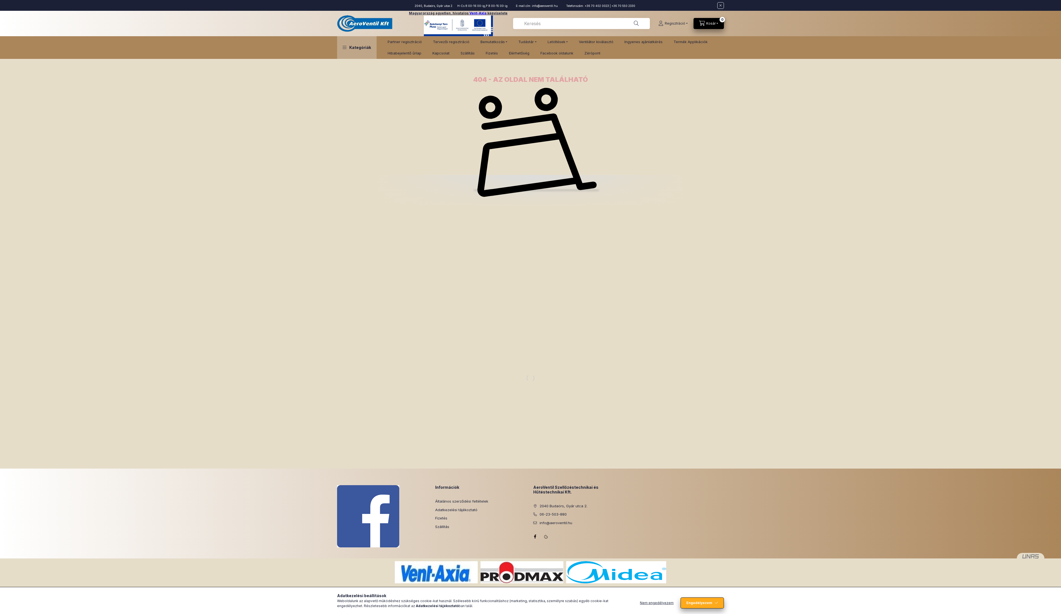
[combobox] (581, 23)
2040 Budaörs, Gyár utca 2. (563, 506)
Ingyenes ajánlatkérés (643, 42)
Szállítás (468, 53)
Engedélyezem (699, 603)
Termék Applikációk (691, 42)
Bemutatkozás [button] (492, 42)
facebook (534, 536)
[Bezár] (720, 5)
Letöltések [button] (556, 42)
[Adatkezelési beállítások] (545, 536)
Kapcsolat (441, 53)
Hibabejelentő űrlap (404, 53)
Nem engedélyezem (657, 603)
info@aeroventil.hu (545, 5)
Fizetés (492, 53)
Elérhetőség (519, 53)
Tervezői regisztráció (451, 42)
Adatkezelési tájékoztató (456, 510)
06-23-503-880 (553, 514)
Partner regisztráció (405, 42)
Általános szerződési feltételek (461, 501)
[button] (357, 47)
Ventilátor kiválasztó (596, 42)
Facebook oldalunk (556, 53)
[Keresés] (636, 23)
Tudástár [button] (526, 42)
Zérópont (592, 53)
